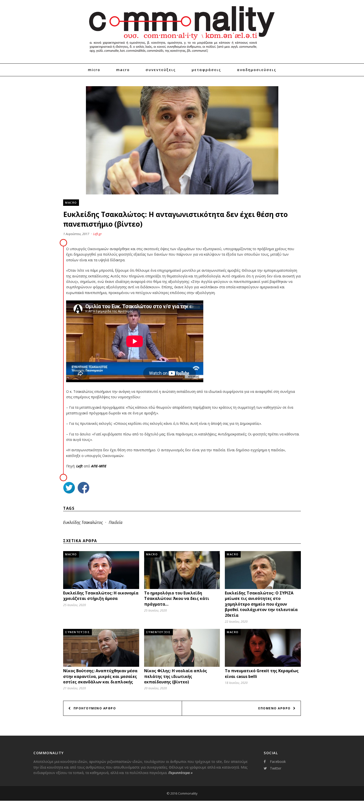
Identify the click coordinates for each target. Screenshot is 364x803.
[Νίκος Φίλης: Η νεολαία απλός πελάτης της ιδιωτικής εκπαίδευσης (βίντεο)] (182, 665)
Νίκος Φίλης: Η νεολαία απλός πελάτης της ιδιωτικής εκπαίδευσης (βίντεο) (175, 676)
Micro (94, 69)
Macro (123, 69)
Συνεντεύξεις (161, 69)
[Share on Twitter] (69, 488)
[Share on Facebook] (83, 488)
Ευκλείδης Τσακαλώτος (83, 522)
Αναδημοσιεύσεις (256, 69)
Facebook (278, 761)
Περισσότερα (180, 772)
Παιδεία (115, 522)
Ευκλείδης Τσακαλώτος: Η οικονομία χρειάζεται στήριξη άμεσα (100, 595)
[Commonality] (182, 54)
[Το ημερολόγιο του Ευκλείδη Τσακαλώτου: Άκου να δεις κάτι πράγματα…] (182, 587)
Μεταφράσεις (206, 69)
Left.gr (97, 234)
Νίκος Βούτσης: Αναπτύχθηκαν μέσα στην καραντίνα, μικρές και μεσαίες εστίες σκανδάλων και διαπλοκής (100, 676)
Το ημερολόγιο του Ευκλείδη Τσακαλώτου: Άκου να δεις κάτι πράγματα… (176, 598)
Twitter (275, 768)
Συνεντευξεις (77, 632)
